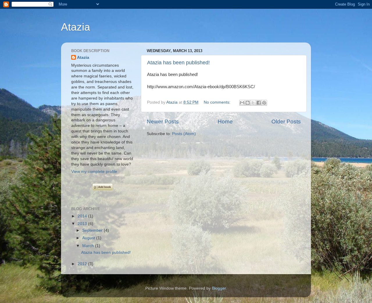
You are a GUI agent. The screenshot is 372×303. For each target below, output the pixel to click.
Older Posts (286, 121)
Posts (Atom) (184, 134)
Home (225, 121)
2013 (83, 224)
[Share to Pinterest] (264, 103)
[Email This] (242, 103)
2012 (83, 264)
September (93, 230)
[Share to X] (253, 103)
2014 (83, 216)
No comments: (218, 102)
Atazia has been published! (178, 62)
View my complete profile (94, 171)
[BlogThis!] (248, 103)
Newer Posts (163, 121)
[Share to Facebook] (259, 103)
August (89, 238)
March (88, 246)
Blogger (219, 288)
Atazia (75, 27)
